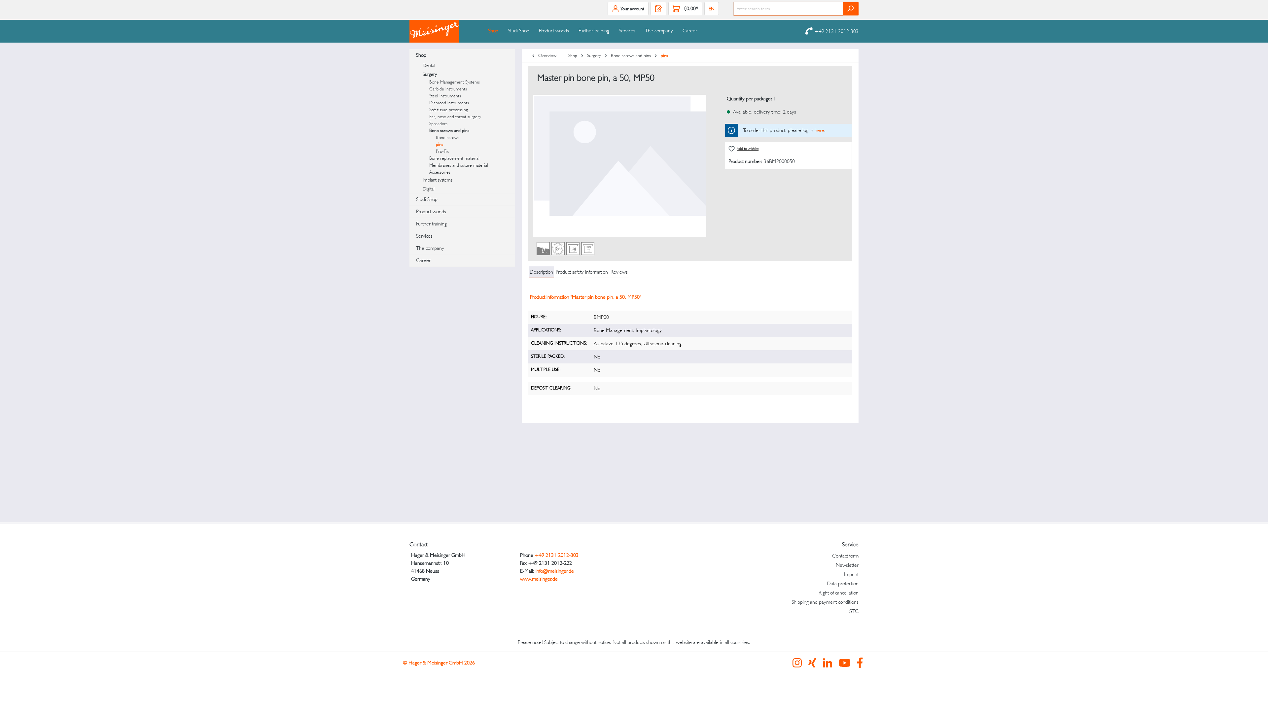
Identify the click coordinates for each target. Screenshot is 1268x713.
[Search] (850, 9)
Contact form (845, 556)
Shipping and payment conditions (825, 602)
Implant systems (437, 180)
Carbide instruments (448, 88)
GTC (854, 611)
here (819, 130)
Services (424, 236)
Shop (421, 55)
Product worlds (431, 211)
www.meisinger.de (539, 579)
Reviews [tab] (619, 272)
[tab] (541, 272)
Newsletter (847, 565)
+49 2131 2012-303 (837, 31)
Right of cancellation (839, 593)
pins (439, 144)
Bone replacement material (454, 158)
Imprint (851, 574)
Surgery (430, 74)
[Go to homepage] (442, 31)
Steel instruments (445, 95)
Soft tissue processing (448, 109)
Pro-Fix (442, 151)
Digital (429, 189)
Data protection (843, 583)
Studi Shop (427, 199)
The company (430, 248)
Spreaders (438, 123)
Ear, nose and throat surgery (455, 116)
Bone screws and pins (449, 130)
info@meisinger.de (555, 571)
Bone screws (447, 137)
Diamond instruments (449, 102)
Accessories (439, 172)
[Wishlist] (658, 8)
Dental (429, 65)
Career (423, 260)
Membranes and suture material (458, 165)
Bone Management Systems (454, 82)
